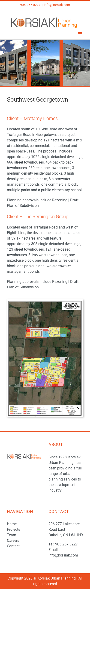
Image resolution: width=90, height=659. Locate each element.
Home (12, 524)
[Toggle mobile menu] (80, 32)
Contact (13, 546)
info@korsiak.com (57, 5)
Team (11, 535)
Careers (13, 540)
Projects (13, 529)
